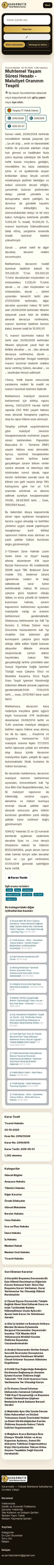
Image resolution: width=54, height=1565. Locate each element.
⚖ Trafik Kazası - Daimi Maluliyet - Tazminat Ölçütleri (26, 1084)
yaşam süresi (13, 894)
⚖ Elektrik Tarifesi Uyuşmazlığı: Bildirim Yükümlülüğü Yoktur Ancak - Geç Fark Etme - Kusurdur (27, 1002)
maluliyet (27, 890)
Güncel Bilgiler (13, 1175)
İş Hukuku (10, 1239)
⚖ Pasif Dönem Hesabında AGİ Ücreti (24, 957)
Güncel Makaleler (15, 1207)
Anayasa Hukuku (14, 1181)
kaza (17, 890)
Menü (47, 5)
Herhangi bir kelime (38, 45)
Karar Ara (27, 29)
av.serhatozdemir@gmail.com (18, 1555)
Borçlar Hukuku (13, 1213)
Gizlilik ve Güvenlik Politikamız (19, 1506)
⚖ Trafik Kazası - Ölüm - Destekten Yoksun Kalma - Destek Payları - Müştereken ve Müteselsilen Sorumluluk (26, 944)
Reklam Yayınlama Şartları (17, 1518)
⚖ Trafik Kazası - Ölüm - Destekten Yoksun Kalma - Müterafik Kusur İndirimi (26, 1097)
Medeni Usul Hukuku (17, 1252)
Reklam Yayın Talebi (13, 1515)
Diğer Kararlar (13, 1194)
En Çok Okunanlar (12, 1535)
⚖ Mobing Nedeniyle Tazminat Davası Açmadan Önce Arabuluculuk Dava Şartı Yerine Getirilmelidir (24, 971)
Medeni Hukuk (13, 1245)
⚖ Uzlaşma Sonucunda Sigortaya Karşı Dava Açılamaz (27, 987)
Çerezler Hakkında (12, 1509)
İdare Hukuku (12, 1232)
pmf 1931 (27, 894)
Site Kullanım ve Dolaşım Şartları (20, 1512)
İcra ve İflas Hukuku (16, 1226)
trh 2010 (38, 894)
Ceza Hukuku (12, 1220)
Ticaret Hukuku (12, 68)
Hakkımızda (8, 1503)
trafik (9, 890)
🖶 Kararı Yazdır (18, 877)
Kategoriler (8, 1532)
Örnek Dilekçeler (14, 1200)
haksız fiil (11, 899)
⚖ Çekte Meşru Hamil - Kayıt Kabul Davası (26, 1073)
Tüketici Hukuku (14, 1188)
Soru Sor (7, 1538)
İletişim (5, 1541)
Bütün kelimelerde (14, 45)
